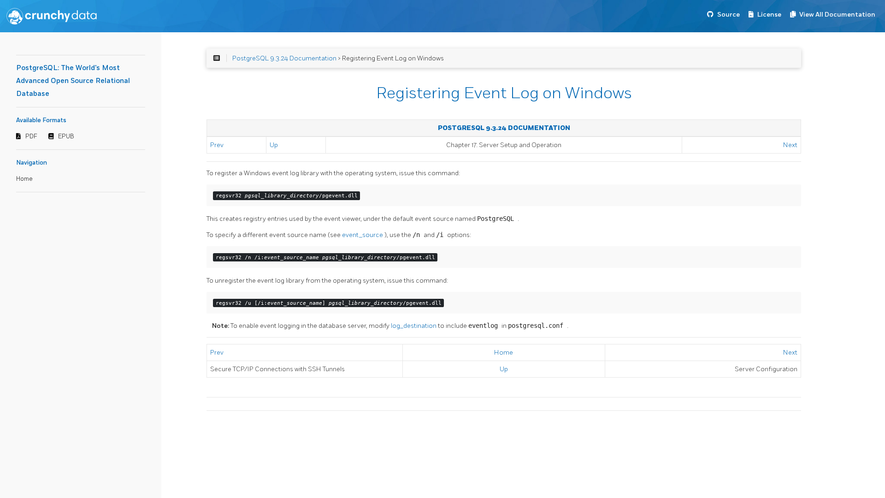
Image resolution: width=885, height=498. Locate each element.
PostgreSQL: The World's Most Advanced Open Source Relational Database (73, 81)
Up (274, 145)
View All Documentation (837, 14)
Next (790, 145)
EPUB (66, 136)
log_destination (414, 326)
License (769, 14)
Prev (217, 145)
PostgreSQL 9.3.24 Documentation (284, 58)
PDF (31, 136)
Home (24, 179)
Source (728, 14)
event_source (363, 235)
